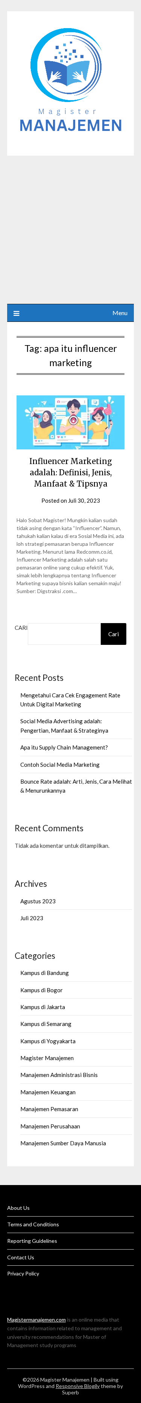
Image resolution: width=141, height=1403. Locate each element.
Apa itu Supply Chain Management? (64, 747)
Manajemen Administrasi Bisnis (59, 1074)
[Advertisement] (70, 229)
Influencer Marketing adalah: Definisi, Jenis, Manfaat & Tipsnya (70, 472)
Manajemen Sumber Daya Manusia (63, 1143)
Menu (119, 312)
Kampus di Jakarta (42, 1006)
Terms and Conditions (33, 1224)
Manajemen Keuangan (48, 1092)
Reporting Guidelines (32, 1241)
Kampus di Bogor (41, 990)
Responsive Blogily (78, 1386)
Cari (21, 627)
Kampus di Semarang (45, 1023)
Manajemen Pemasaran (49, 1109)
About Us (18, 1208)
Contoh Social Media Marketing (60, 764)
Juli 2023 (31, 918)
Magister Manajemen (47, 1058)
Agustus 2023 (38, 901)
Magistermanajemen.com (36, 1319)
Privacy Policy (23, 1273)
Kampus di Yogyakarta (48, 1041)
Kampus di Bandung (44, 972)
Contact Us (20, 1257)
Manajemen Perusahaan (50, 1126)
